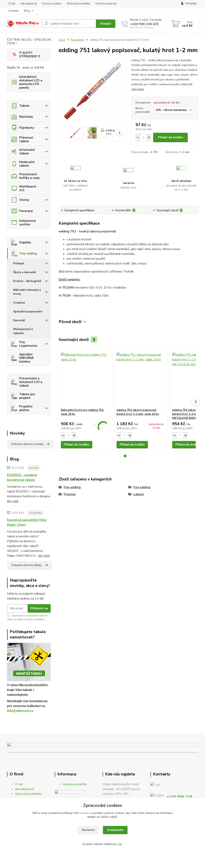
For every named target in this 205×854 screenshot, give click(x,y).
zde (119, 844)
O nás (12, 3)
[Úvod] (23, 23)
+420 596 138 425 (144, 24)
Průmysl (18, 263)
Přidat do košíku (170, 137)
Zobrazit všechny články (26, 565)
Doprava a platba (75, 784)
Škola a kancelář (24, 272)
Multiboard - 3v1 (28, 188)
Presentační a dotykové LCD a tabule (30, 382)
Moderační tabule (26, 164)
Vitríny (24, 200)
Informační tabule (27, 151)
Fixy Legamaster (28, 344)
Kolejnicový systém (27, 222)
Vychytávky (35, 512)
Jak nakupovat (29, 3)
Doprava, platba (51, 3)
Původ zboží (70, 321)
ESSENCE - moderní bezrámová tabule (22, 477)
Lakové (138, 494)
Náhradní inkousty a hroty (27, 292)
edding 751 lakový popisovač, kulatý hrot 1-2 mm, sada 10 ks (138, 412)
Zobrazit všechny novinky (27, 444)
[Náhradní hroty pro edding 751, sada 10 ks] (85, 377)
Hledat (105, 23)
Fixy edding (28, 253)
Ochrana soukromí (106, 3)
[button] (125, 456)
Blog (27, 11)
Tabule (24, 106)
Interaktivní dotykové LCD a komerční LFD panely (30, 82)
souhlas (84, 813)
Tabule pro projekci (27, 396)
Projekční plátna (25, 408)
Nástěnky (26, 117)
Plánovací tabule (26, 139)
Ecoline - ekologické (27, 281)
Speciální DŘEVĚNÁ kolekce (26, 358)
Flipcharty (26, 128)
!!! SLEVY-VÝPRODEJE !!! (29, 54)
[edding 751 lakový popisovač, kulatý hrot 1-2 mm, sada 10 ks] (141, 377)
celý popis (137, 89)
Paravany (26, 211)
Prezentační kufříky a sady (29, 176)
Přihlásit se (39, 608)
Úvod (62, 40)
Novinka (33, 467)
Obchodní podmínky (78, 3)
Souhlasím (115, 830)
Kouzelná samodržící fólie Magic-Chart (27, 522)
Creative (19, 303)
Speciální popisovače (27, 311)
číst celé (12, 501)
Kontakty (14, 11)
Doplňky (25, 242)
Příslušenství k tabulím (23, 331)
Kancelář (19, 320)
